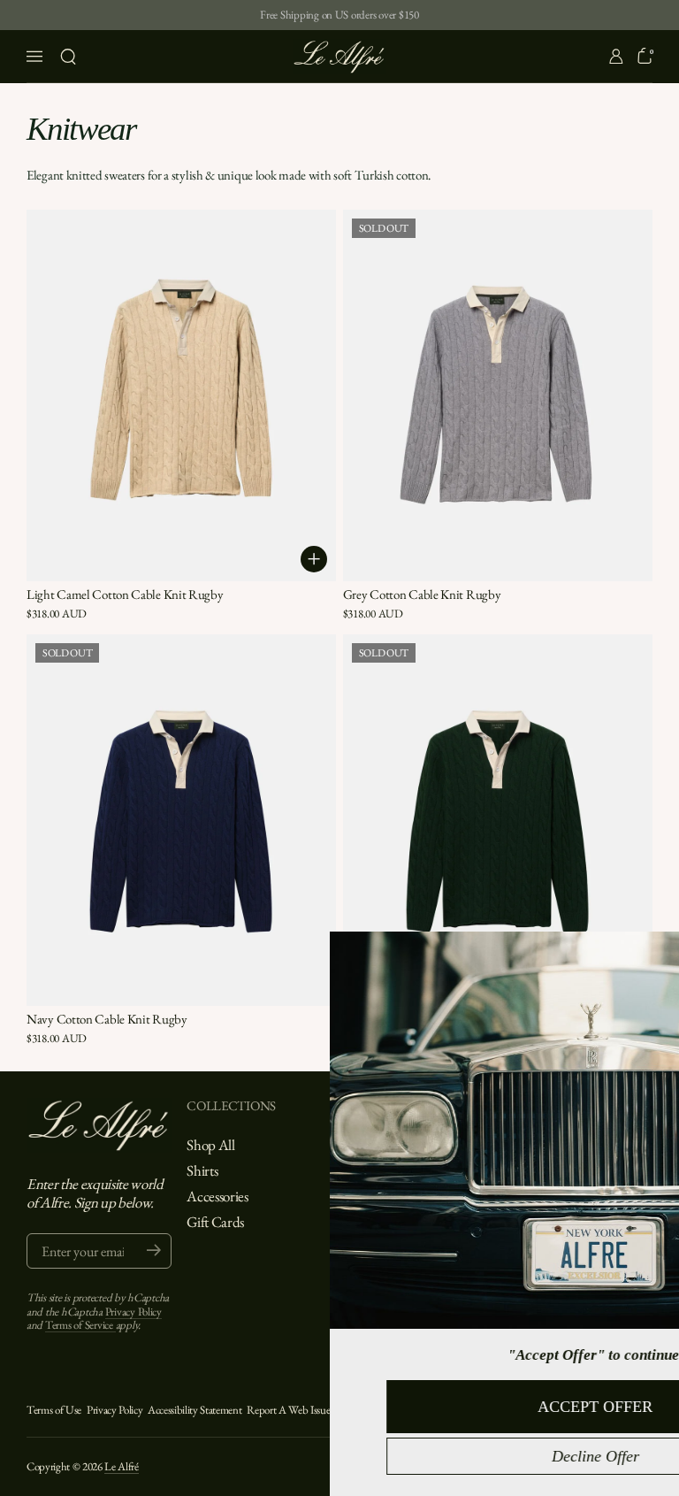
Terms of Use (54, 1409)
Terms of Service (80, 1324)
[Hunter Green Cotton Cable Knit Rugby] (497, 820)
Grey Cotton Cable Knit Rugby (422, 594)
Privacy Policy (133, 1311)
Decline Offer (414, 1456)
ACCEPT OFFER (413, 1406)
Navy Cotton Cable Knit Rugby (107, 1018)
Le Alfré (121, 1466)
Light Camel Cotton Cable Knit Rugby (125, 594)
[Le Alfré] (339, 56)
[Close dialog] (659, 952)
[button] (68, 57)
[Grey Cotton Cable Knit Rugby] (497, 395)
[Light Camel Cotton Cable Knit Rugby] (181, 395)
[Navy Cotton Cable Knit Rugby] (181, 820)
